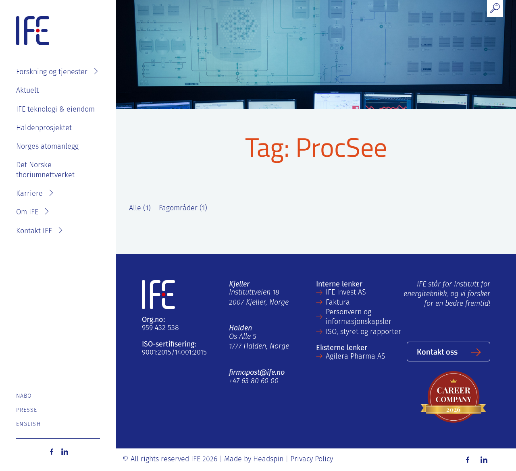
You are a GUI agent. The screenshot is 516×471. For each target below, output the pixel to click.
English (28, 424)
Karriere (29, 194)
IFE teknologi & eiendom (55, 110)
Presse (26, 410)
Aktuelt (27, 91)
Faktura (338, 303)
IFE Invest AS (346, 293)
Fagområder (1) (183, 208)
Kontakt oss (437, 351)
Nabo (24, 396)
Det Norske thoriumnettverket (45, 170)
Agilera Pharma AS (355, 357)
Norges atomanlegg (47, 147)
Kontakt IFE (34, 231)
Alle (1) (140, 208)
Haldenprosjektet (44, 128)
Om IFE (27, 212)
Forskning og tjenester (51, 72)
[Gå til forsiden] (32, 31)
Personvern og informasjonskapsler (358, 317)
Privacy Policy (311, 459)
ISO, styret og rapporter (363, 332)
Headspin (268, 459)
